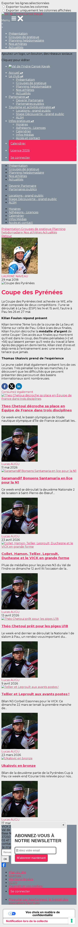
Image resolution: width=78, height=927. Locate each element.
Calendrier (23, 131)
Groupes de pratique (24, 37)
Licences (15, 876)
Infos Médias (25, 134)
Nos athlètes (18, 44)
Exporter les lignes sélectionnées (25, 3)
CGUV (13, 882)
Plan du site (17, 872)
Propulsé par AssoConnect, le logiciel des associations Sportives (38, 901)
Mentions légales (21, 879)
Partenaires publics (30, 103)
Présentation (18, 33)
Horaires (22, 124)
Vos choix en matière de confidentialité (43, 913)
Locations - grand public (33, 110)
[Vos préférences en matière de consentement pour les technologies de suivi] (71, 920)
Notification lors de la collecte (27, 921)
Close (63, 825)
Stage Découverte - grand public (40, 114)
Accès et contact (28, 138)
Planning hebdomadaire (26, 40)
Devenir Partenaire (30, 100)
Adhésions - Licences (31, 128)
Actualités (16, 47)
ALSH (20, 117)
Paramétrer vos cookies (25, 886)
